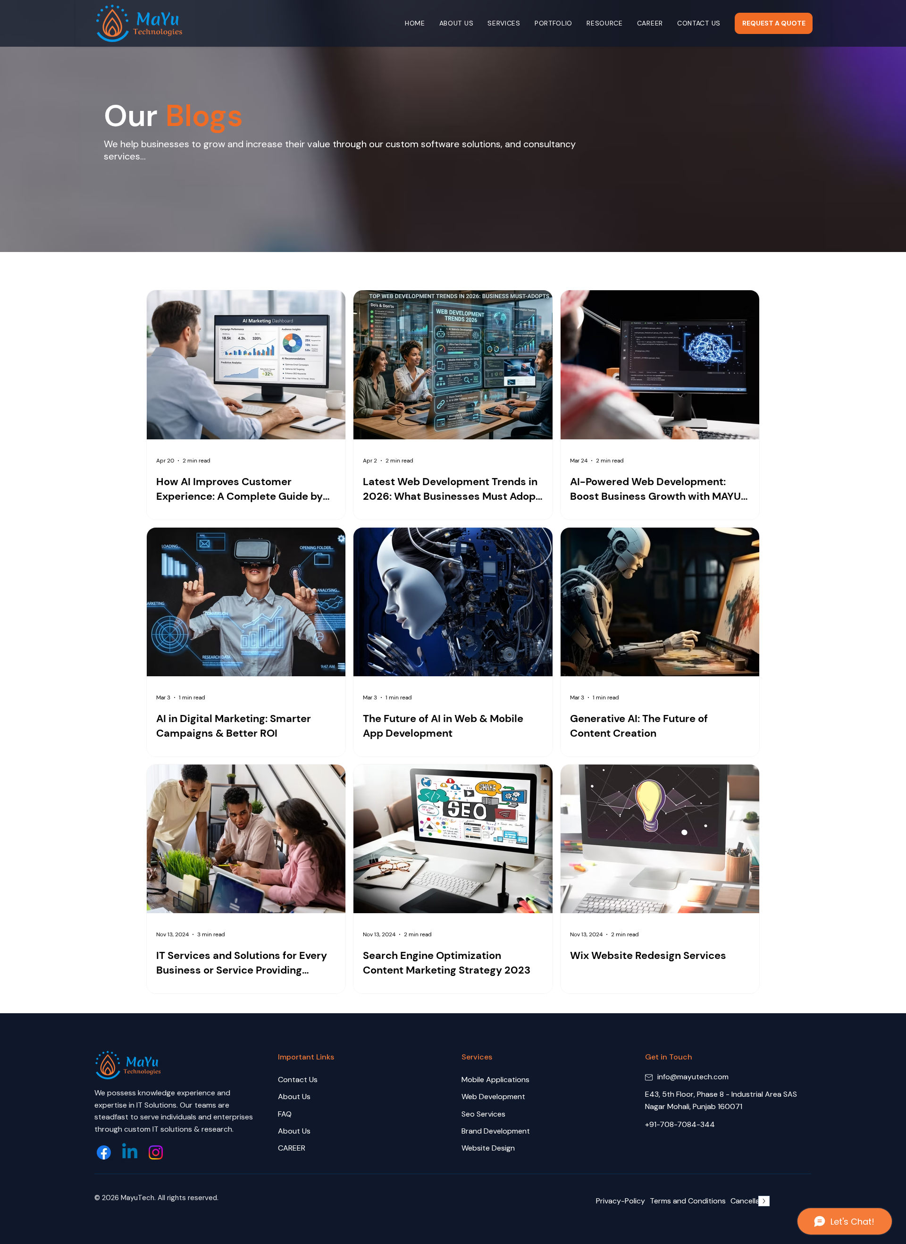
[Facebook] (103, 1152)
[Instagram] (155, 1152)
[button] (504, 23)
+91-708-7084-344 (680, 1124)
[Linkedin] (129, 1152)
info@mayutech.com (693, 1077)
